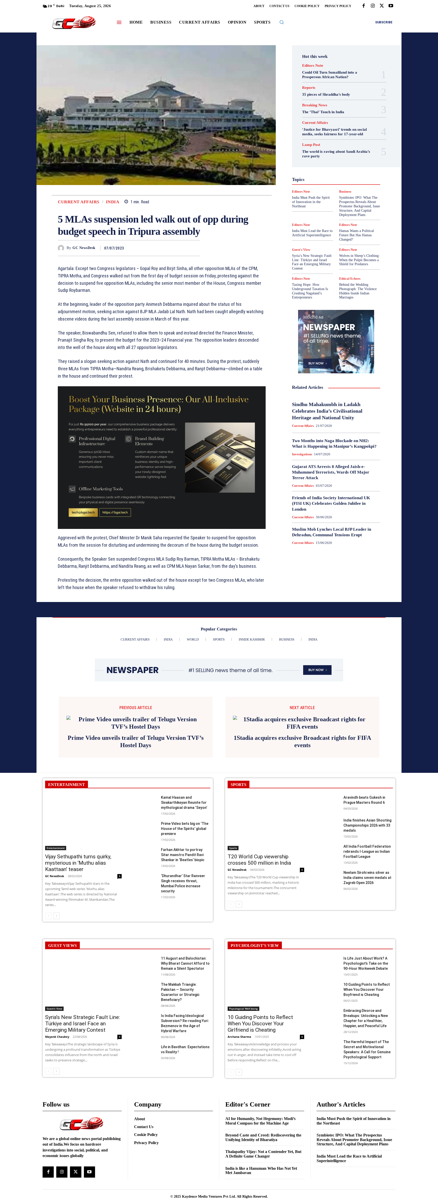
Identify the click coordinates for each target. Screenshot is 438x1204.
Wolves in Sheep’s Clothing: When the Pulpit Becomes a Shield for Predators (359, 260)
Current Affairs (78, 202)
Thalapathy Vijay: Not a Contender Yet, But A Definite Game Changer (263, 1146)
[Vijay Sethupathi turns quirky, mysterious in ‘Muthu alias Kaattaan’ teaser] (83, 815)
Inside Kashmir (350, 174)
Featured (346, 155)
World (332, 215)
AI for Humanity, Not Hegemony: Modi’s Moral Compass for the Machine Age (260, 1113)
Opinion (331, 183)
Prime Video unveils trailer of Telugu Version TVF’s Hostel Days (136, 734)
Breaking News (314, 105)
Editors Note (312, 66)
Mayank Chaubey (57, 1029)
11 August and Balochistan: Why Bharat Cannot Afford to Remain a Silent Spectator (185, 956)
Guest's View (312, 164)
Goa (307, 160)
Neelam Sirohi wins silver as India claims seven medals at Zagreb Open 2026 (367, 870)
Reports (308, 88)
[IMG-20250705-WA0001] (162, 457)
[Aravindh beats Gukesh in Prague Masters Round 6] (327, 796)
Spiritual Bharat (335, 201)
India (112, 202)
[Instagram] (372, 6)
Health (333, 164)
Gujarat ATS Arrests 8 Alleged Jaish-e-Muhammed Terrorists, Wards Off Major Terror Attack (330, 472)
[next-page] (56, 908)
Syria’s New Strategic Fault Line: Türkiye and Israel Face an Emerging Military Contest (312, 262)
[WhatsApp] (195, 248)
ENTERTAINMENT (66, 777)
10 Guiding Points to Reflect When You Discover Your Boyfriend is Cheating (366, 982)
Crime (347, 142)
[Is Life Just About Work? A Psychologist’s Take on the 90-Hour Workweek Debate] (327, 956)
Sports (358, 201)
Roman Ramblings (339, 192)
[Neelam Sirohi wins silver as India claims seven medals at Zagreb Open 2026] (327, 871)
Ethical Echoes (349, 278)
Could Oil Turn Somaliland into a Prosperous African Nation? (329, 74)
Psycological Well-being (344, 187)
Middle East (357, 178)
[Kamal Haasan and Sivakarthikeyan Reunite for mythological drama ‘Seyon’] (145, 796)
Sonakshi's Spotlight (339, 196)
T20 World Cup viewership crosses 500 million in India (259, 852)
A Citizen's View (341, 132)
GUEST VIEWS (62, 938)
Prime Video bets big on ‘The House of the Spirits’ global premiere (184, 821)
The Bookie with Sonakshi (324, 210)
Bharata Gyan (323, 137)
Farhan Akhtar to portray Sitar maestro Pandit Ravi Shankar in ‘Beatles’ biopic (182, 848)
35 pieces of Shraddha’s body (326, 94)
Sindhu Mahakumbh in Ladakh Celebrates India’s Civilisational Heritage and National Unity (327, 411)
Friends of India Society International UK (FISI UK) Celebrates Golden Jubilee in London (331, 503)
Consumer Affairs (323, 142)
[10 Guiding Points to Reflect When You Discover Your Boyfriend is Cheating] (327, 983)
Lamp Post (335, 178)
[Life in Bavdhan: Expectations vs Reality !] (145, 1045)
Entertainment (341, 151)
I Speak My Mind (355, 164)
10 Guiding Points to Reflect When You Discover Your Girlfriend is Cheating (260, 1016)
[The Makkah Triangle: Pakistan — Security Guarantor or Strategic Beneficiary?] (145, 983)
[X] (381, 6)
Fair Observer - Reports (316, 155)
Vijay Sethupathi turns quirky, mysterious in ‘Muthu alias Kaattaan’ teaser (78, 855)
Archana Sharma (239, 1029)
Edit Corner (315, 146)
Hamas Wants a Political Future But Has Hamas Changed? (356, 235)
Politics (349, 183)
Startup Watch (344, 206)
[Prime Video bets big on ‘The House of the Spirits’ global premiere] (145, 822)
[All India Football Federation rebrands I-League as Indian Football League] (327, 844)
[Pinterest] (183, 248)
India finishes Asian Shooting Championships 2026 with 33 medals (367, 818)
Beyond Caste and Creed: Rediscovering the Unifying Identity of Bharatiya (263, 1130)
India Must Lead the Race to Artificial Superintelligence (312, 233)
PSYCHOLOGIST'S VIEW (255, 938)
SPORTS (238, 777)
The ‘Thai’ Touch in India (323, 112)
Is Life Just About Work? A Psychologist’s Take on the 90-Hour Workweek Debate (365, 956)
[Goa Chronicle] (74, 23)
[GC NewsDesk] (62, 248)
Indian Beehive (323, 174)
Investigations (310, 178)
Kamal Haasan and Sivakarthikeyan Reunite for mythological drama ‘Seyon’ (184, 795)
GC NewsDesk (84, 248)
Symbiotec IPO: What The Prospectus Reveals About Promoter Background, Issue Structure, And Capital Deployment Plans (354, 1132)
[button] (281, 22)
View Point (358, 210)
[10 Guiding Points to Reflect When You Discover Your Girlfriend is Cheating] (266, 976)
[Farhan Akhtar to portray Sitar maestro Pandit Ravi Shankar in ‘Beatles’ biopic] (145, 848)
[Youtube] (390, 6)
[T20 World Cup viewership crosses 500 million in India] (266, 815)
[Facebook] (363, 6)
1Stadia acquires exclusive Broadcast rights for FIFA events (302, 734)
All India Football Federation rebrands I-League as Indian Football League (367, 844)
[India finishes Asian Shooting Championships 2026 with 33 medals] (327, 818)
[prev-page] (48, 908)
